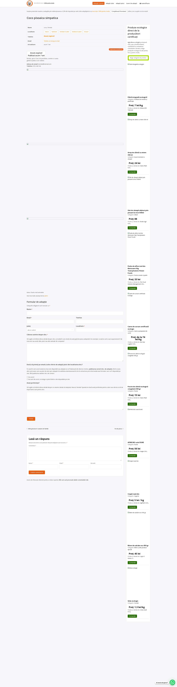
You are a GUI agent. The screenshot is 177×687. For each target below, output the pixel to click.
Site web (93, 463)
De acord (31, 377)
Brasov (86, 32)
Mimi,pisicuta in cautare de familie (38, 429)
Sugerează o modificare (116, 49)
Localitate (80, 326)
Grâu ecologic (133, 601)
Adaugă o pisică (98, 3)
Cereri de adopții (131, 3)
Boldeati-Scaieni (64, 32)
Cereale (136, 603)
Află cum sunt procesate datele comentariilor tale (73, 480)
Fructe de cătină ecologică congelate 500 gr (138, 388)
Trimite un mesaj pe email (51, 41)
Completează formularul (119, 11)
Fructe (136, 391)
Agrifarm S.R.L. (144, 503)
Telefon (79, 318)
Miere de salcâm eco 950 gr (138, 545)
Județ (29, 326)
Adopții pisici (120, 3)
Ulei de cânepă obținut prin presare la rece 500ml (138, 211)
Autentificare (145, 3)
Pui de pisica (118, 429)
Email (29, 318)
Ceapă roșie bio (133, 494)
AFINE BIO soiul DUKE (136, 442)
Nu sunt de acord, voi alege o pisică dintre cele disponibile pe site (49, 379)
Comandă (132, 114)
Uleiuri (136, 215)
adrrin (46, 296)
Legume (136, 496)
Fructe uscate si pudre (140, 275)
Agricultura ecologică (134, 42)
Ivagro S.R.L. (143, 451)
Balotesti (54, 32)
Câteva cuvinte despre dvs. (37, 335)
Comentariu (32, 445)
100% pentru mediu (49, 3)
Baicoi (47, 32)
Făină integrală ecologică (137, 97)
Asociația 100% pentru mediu (101, 11)
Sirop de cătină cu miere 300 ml (137, 153)
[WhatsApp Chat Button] (172, 682)
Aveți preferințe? (33, 383)
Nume (29, 309)
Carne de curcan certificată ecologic (138, 327)
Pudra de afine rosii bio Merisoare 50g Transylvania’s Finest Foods (136, 269)
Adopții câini (110, 3)
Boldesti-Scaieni (76, 32)
